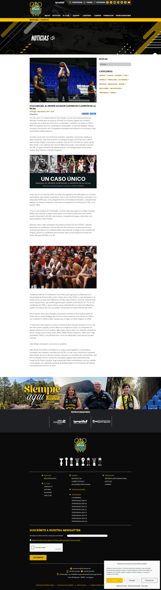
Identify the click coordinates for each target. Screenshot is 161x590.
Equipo (74, 475)
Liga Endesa (122, 80)
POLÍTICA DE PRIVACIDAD (45, 585)
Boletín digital (50, 478)
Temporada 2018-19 (79, 500)
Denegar (132, 580)
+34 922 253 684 (74, 571)
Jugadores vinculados (81, 484)
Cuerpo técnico (78, 481)
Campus (110, 75)
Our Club (47, 495)
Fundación (112, 80)
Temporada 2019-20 (79, 503)
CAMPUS (108, 484)
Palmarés (48, 492)
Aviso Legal (144, 586)
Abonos (102, 75)
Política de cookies (121, 586)
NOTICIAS (34, 19)
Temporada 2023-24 (79, 515)
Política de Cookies (44, 540)
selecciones (103, 88)
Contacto (48, 486)
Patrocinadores (78, 489)
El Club (47, 483)
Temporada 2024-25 (79, 518)
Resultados (112, 84)
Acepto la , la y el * (55, 540)
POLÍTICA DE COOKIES (65, 585)
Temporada (103, 92)
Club (125, 75)
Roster (121, 84)
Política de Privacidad (134, 586)
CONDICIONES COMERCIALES (100, 585)
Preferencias (149, 580)
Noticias (47, 475)
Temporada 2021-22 (79, 509)
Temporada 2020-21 (79, 506)
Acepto (114, 580)
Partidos (102, 84)
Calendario (76, 497)
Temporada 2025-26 (79, 521)
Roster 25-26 (77, 478)
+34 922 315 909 (88, 571)
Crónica (102, 80)
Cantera (118, 75)
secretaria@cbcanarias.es (82, 568)
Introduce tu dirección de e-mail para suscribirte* (46, 535)
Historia (47, 489)
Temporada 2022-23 (79, 512)
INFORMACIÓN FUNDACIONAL (116, 478)
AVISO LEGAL (81, 585)
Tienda (113, 92)
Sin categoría (115, 88)
